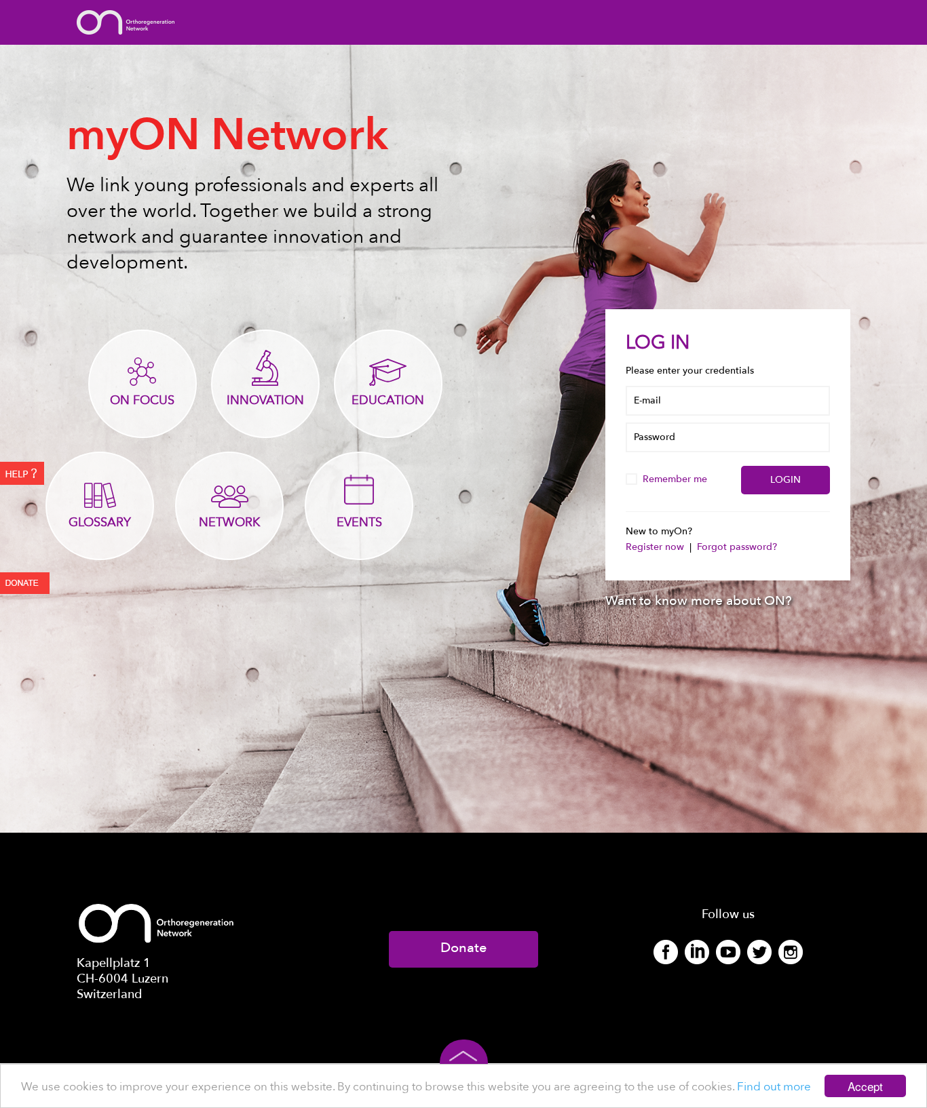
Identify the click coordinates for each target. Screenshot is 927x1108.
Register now (656, 546)
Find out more (774, 1086)
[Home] (125, 21)
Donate (463, 947)
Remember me (676, 479)
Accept (865, 1085)
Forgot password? (737, 546)
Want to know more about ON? (698, 601)
